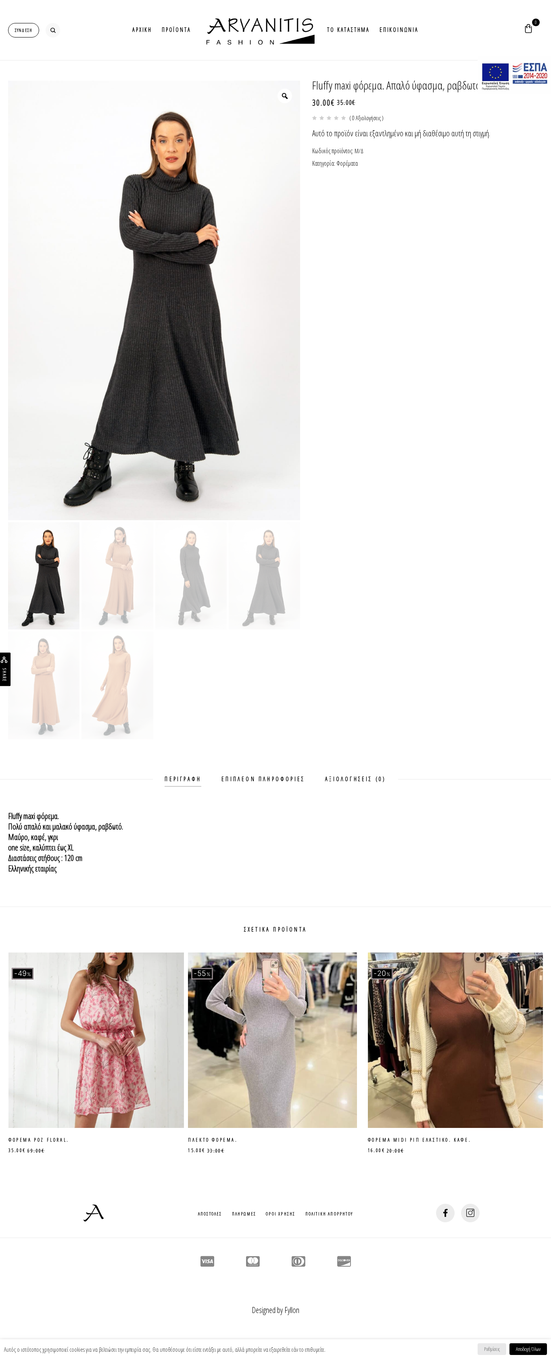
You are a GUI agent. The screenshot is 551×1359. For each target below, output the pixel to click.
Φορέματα (347, 163)
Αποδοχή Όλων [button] (528, 1349)
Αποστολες (210, 1214)
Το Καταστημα (348, 29)
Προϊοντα (176, 29)
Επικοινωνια (399, 29)
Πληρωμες (244, 1214)
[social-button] (445, 1213)
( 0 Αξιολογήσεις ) (366, 118)
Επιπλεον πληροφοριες (263, 779)
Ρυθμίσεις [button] (492, 1349)
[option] (154, 300)
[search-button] (53, 30)
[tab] (183, 779)
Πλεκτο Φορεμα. (213, 1139)
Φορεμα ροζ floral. (38, 1139)
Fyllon (291, 1310)
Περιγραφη (183, 779)
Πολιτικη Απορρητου (329, 1214)
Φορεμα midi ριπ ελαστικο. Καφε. (420, 1139)
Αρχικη (142, 29)
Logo (258, 30)
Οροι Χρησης (280, 1214)
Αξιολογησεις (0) (355, 779)
